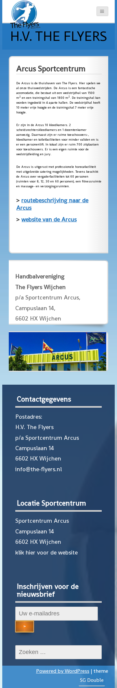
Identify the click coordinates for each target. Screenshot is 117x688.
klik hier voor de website (46, 552)
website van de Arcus (49, 219)
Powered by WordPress (62, 671)
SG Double (92, 680)
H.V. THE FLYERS (58, 36)
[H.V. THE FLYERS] (25, 16)
